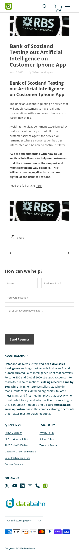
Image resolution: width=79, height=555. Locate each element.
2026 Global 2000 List (16, 445)
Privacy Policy (47, 432)
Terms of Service (49, 445)
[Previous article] (12, 254)
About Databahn (13, 432)
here (39, 185)
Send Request (19, 339)
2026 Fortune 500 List (16, 439)
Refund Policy (47, 439)
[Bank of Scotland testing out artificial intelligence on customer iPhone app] (39, 210)
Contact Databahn (14, 464)
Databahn (29, 548)
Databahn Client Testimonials (20, 451)
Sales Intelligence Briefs (17, 457)
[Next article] (67, 254)
